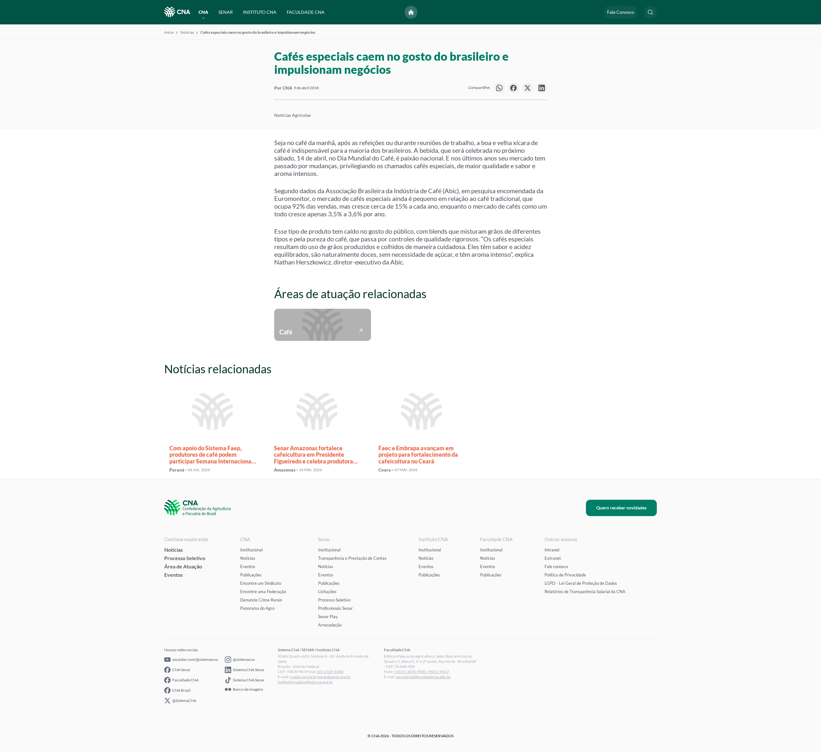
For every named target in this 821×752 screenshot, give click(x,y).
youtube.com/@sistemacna (195, 659)
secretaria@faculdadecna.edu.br (423, 676)
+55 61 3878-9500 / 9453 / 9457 (421, 671)
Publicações (251, 574)
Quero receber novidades (621, 507)
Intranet (552, 549)
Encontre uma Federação (263, 591)
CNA (203, 12)
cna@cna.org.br (303, 676)
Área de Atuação (183, 566)
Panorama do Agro (257, 608)
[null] (499, 88)
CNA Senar (181, 669)
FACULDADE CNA (306, 12)
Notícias (187, 32)
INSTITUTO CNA (259, 12)
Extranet (553, 558)
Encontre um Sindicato (260, 583)
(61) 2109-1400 (330, 671)
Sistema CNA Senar (249, 669)
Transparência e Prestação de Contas (352, 558)
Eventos (173, 575)
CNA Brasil (181, 690)
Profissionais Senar (335, 608)
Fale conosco (556, 566)
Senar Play (328, 616)
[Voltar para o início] (411, 12)
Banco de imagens (248, 689)
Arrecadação (330, 624)
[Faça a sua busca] (650, 12)
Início (169, 32)
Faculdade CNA (185, 680)
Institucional (251, 549)
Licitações (327, 591)
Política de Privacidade (565, 574)
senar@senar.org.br (334, 676)
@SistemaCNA (184, 700)
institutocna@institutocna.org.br (305, 681)
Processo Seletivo (184, 558)
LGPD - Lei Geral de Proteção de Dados (581, 583)
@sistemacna (244, 659)
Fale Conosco (620, 12)
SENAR (225, 12)
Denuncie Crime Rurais (261, 599)
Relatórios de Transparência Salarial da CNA (585, 591)
